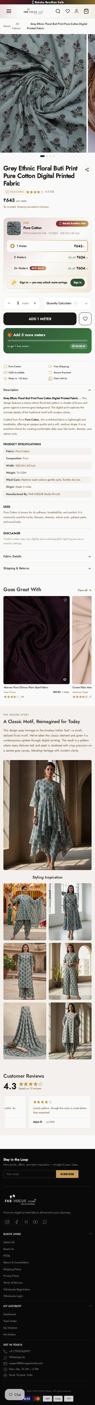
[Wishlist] (67, 11)
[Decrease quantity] (9, 303)
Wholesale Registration (16, 1289)
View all (82, 590)
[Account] (76, 11)
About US (8, 1242)
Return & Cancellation (16, 1262)
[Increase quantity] (35, 303)
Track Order (10, 1321)
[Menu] (8, 11)
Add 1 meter (40, 318)
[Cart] (86, 11)
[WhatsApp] (45, 1222)
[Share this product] (87, 169)
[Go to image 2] (47, 156)
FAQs (6, 1256)
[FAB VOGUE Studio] (33, 11)
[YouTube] (35, 1222)
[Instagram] (7, 1222)
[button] (76, 303)
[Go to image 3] (50, 156)
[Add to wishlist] (85, 318)
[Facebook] (17, 1222)
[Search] (58, 11)
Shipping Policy (12, 1269)
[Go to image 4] (54, 156)
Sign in (78, 282)
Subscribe (67, 1174)
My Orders (9, 1334)
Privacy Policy (11, 1276)
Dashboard (9, 1314)
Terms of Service (12, 1283)
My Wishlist (10, 1328)
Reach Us (8, 1249)
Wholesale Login (13, 1296)
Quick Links (12, 1234)
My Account (12, 1306)
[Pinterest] (26, 1222)
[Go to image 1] (42, 156)
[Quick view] (64, 679)
